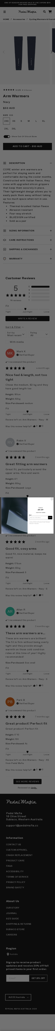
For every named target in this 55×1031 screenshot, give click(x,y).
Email (30, 515)
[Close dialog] (52, 499)
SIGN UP (50, 517)
